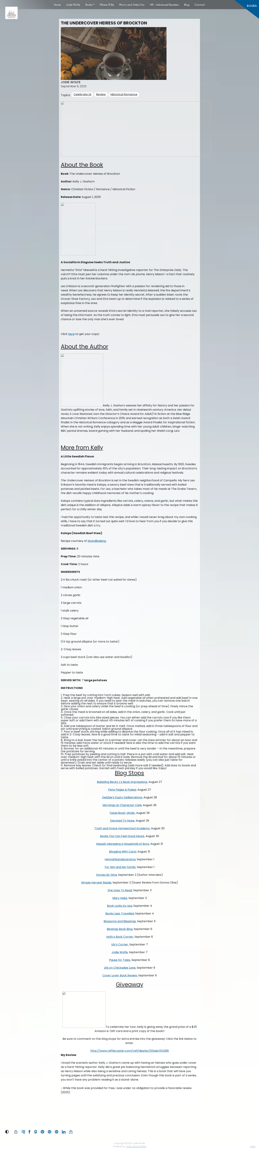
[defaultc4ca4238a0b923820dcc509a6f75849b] (56, 1131)
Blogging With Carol (122, 852)
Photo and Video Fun (131, 4)
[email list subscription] (71, 1131)
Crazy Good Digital (136, 1146)
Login (252, 1146)
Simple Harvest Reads (96, 883)
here (71, 334)
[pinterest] (42, 1131)
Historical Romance (123, 94)
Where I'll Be (107, 4)
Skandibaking (97, 541)
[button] (7, 1132)
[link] (15, 1132)
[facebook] (29, 1131)
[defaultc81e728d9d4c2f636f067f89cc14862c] (49, 1131)
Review (101, 94)
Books (88, 4)
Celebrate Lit (82, 94)
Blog (186, 4)
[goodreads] (35, 1131)
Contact (200, 4)
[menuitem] (57, 4)
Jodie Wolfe (73, 4)
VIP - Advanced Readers (164, 4)
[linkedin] (64, 1131)
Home (57, 4)
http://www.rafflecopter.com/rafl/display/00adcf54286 (129, 1051)
